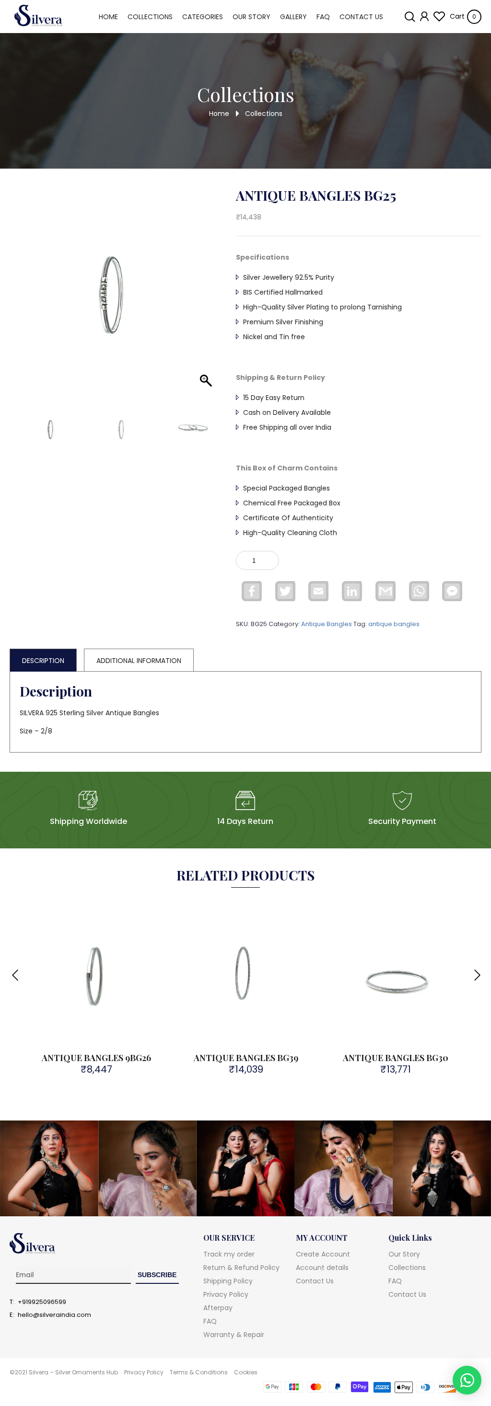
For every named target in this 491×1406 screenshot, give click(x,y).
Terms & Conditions (199, 1372)
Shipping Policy (228, 1281)
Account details (322, 1267)
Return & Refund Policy (241, 1267)
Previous (14, 969)
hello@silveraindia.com (54, 1315)
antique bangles (394, 624)
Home (108, 16)
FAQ (323, 16)
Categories (202, 16)
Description (43, 660)
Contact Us (361, 16)
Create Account (323, 1254)
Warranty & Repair (233, 1334)
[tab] (43, 660)
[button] (202, 303)
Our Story (251, 16)
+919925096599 (42, 1302)
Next (476, 969)
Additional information (138, 660)
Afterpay (218, 1308)
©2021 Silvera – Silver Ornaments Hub (64, 1372)
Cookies (245, 1372)
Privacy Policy (225, 1294)
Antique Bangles (326, 624)
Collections (150, 16)
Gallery (293, 16)
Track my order (229, 1254)
